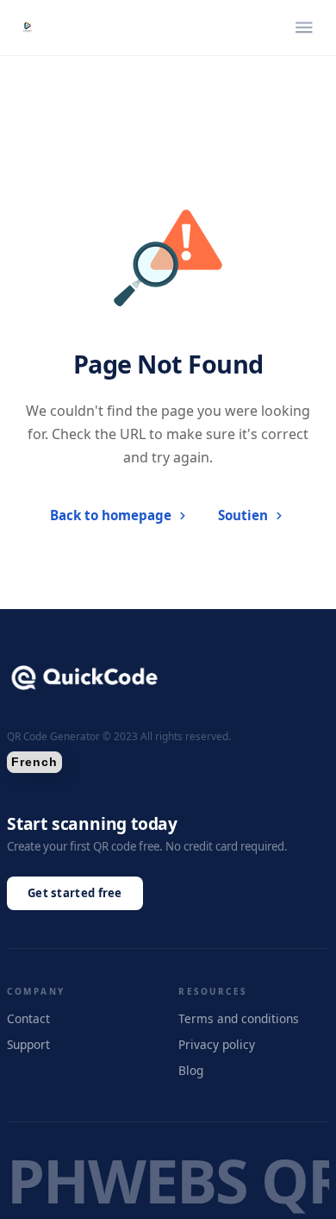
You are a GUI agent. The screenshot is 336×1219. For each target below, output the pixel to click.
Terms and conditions (238, 1018)
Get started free (75, 893)
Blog (190, 1070)
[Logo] (27, 27)
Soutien (243, 515)
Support (28, 1044)
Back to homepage (110, 515)
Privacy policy (216, 1044)
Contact (28, 1018)
